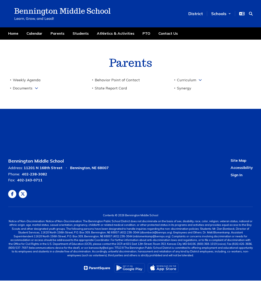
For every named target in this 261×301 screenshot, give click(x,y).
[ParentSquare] (97, 268)
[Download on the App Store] (163, 267)
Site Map (238, 160)
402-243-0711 (29, 180)
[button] (221, 13)
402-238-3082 (34, 174)
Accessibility (242, 167)
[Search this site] (251, 14)
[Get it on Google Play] (129, 267)
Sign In (236, 175)
